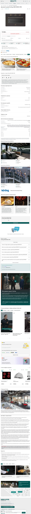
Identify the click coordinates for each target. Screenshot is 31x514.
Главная (1, 5)
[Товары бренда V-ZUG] (26, 3)
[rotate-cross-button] (29, 244)
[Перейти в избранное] (27, 1)
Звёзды (8, 310)
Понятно (23, 512)
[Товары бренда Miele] (14, 3)
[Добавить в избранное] (29, 8)
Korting (7, 5)
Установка (9, 441)
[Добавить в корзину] (11, 384)
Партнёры (11, 310)
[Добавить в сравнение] (27, 8)
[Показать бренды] (29, 3)
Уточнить (8, 36)
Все (1, 310)
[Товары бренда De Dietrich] (6, 3)
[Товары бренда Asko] (2, 3)
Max (5, 266)
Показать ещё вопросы (15, 262)
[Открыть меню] (1, 1)
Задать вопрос (15, 242)
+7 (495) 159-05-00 (4, 509)
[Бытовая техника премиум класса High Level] (13, 1)
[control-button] (29, 56)
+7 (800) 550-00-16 (7, 267)
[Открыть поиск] (23, 1)
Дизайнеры (4, 310)
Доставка (20, 418)
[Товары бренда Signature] (22, 3)
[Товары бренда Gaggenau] (18, 3)
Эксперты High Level (17, 310)
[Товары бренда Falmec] (10, 3)
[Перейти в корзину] (29, 1)
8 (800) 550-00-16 (11, 509)
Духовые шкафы (4, 5)
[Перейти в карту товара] (6, 375)
